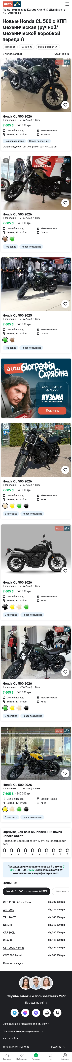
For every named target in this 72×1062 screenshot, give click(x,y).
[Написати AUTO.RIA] (47, 1013)
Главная (7, 1059)
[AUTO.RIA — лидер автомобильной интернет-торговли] (12, 4)
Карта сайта (10, 1038)
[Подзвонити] (57, 1013)
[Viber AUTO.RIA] (36, 1013)
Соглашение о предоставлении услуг (26, 1023)
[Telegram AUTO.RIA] (15, 1013)
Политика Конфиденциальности (23, 1031)
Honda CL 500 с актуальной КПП (26, 891)
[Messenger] (25, 1013)
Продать (36, 1059)
